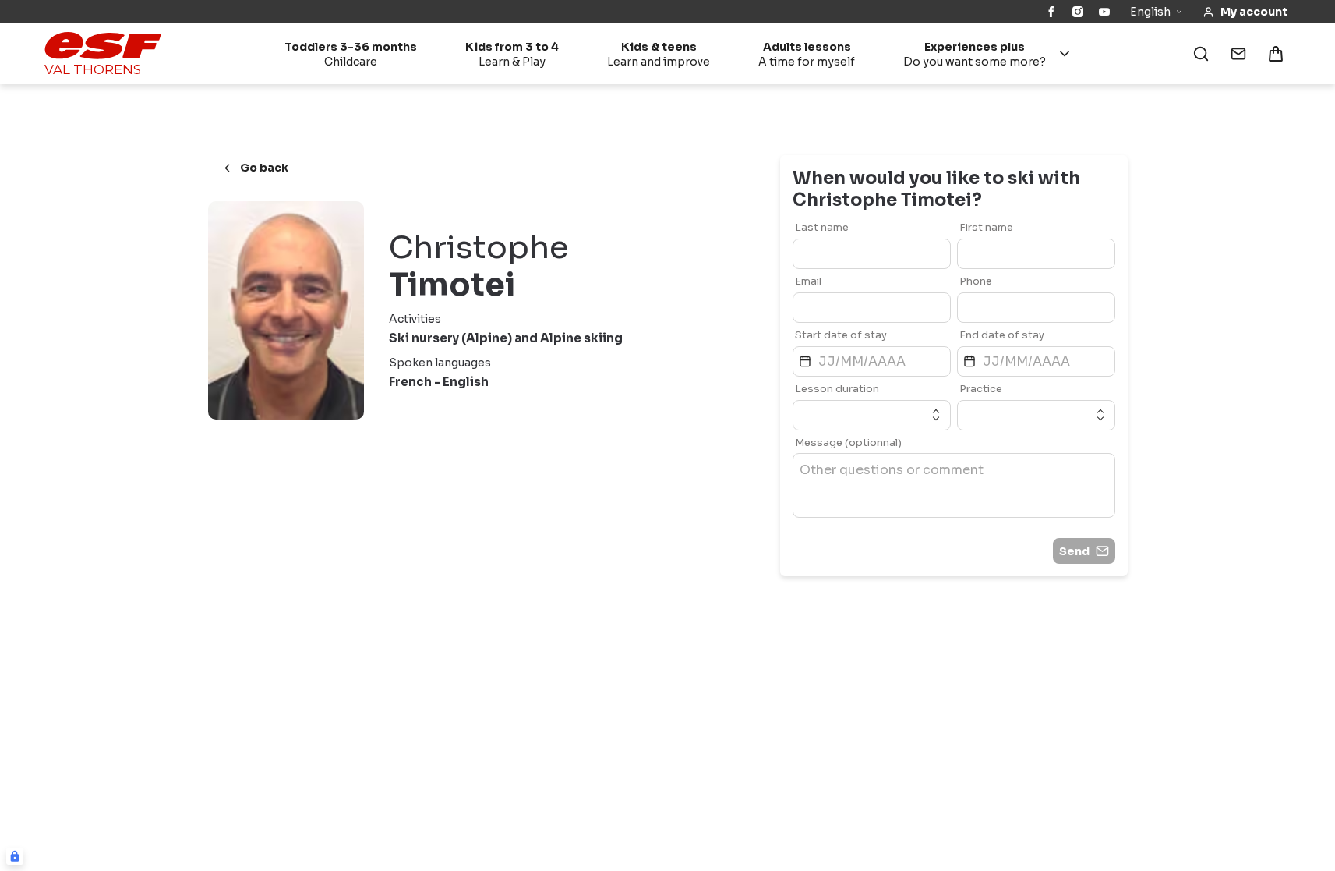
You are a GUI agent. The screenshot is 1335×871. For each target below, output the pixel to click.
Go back (264, 168)
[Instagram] (1078, 12)
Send (1074, 551)
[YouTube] (1104, 12)
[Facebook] (1051, 12)
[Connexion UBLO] (14, 856)
